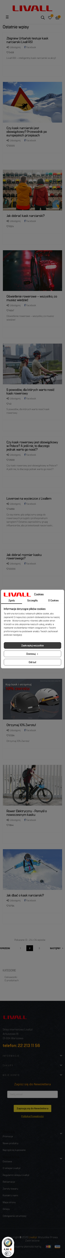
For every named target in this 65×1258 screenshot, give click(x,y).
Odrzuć (32, 662)
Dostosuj (31, 653)
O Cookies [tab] (53, 600)
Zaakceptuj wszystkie (32, 645)
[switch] (8, 1254)
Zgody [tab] (11, 600)
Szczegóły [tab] (32, 600)
